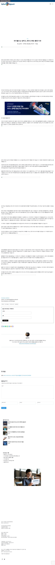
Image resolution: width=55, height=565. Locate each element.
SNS (3, 304)
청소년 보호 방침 (13, 537)
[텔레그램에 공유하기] (9, 326)
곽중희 (9, 443)
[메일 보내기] (11, 326)
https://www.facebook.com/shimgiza (27, 343)
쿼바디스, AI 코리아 (8, 454)
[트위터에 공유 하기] (4, 326)
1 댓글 (36, 43)
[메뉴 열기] (53, 4)
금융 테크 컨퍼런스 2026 (5, 0)
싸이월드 (7, 304)
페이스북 (12, 304)
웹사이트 (39, 402)
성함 (3, 315)
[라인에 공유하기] (6, 326)
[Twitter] (4, 559)
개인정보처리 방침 (4, 526)
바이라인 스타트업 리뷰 (9, 460)
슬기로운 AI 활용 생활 (8, 457)
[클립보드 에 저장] (13, 326)
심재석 (20, 43)
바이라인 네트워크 (5, 298)
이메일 (3, 311)
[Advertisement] (27, 360)
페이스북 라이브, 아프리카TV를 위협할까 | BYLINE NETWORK (17, 375)
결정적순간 (6, 462)
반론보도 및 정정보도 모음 (5, 528)
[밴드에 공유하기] (7, 326)
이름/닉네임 (4, 402)
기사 (27, 38)
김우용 (9, 428)
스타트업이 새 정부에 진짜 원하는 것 (12, 455)
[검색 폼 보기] (50, 4)
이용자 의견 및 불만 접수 (5, 553)
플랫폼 (16, 304)
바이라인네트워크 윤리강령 (6, 525)
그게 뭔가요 (6, 459)
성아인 (9, 433)
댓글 (3, 385)
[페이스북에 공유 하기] (2, 326)
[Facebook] (2, 559)
